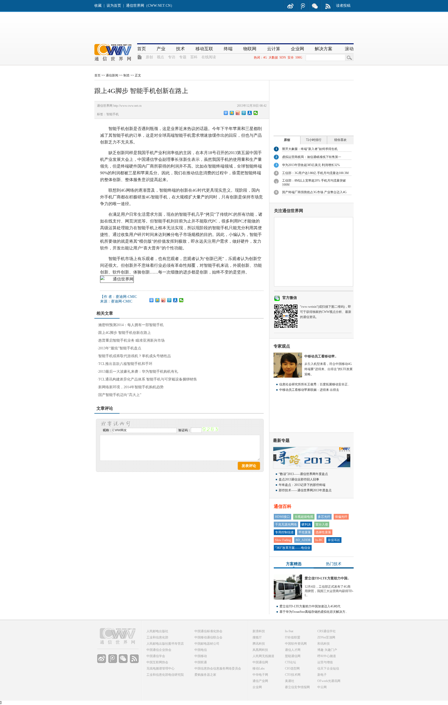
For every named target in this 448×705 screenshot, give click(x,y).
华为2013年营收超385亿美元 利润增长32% (311, 165)
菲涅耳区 (334, 540)
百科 (194, 57)
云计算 (273, 48)
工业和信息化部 (157, 637)
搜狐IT (257, 637)
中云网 (322, 687)
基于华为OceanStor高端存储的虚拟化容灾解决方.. (313, 612)
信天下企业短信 (328, 668)
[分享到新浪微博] (238, 113)
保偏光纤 (341, 517)
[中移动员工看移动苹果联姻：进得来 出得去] (288, 376)
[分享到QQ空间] (232, 113)
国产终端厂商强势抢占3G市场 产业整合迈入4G (314, 192)
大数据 (273, 57)
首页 (141, 48)
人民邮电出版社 (157, 631)
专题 (182, 57)
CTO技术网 (292, 675)
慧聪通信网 (292, 656)
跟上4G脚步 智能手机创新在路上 (124, 333)
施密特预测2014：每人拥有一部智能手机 (131, 325)
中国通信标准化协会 (208, 631)
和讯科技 (323, 643)
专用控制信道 (284, 532)
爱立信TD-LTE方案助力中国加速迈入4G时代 (309, 606)
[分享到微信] (256, 113)
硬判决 (306, 524)
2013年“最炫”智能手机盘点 (119, 348)
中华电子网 (260, 675)
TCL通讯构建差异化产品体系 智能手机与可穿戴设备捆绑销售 (147, 379)
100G (298, 57)
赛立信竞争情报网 (297, 687)
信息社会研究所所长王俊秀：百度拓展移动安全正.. (314, 384)
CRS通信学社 (326, 631)
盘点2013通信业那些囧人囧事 (299, 479)
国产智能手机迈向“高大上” (119, 395)
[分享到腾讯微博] (244, 113)
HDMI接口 (282, 517)
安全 (291, 57)
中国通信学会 (155, 656)
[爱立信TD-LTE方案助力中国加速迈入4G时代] (288, 598)
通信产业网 (260, 681)
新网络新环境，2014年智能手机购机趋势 (131, 387)
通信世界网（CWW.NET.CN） (150, 6)
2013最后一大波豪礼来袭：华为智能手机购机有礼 (138, 371)
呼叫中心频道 (326, 656)
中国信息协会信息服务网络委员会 (217, 668)
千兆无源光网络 (286, 524)
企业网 (297, 48)
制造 (126, 75)
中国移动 (200, 656)
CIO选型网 (292, 668)
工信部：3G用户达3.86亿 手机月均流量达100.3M (315, 173)
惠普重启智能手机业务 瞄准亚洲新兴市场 (131, 340)
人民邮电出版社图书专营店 (165, 643)
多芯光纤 (324, 517)
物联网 (249, 48)
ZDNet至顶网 (326, 637)
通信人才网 (292, 650)
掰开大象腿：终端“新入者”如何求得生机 (310, 149)
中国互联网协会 (157, 662)
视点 (160, 57)
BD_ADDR (303, 540)
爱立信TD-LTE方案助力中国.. (327, 578)
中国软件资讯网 (296, 643)
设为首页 (114, 6)
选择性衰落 (323, 532)
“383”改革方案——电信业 (292, 548)
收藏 (98, 6)
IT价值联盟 (292, 637)
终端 (228, 48)
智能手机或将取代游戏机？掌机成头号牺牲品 (134, 356)
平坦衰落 (304, 532)
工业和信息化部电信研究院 (165, 675)
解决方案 (323, 48)
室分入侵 (322, 524)
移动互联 (204, 48)
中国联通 (200, 662)
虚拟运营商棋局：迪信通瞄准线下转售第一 (311, 157)
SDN (282, 57)
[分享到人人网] (250, 113)
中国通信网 (260, 662)
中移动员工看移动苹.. (320, 356)
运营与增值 (325, 662)
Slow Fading (283, 540)
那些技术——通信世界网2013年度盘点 (305, 490)
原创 (149, 57)
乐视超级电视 (304, 517)
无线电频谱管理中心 (160, 668)
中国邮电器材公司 (206, 643)
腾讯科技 (259, 643)
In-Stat (289, 631)
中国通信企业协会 (158, 650)
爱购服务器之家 (205, 675)
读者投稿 (343, 6)
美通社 (289, 681)
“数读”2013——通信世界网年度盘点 (303, 474)
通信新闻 (112, 75)
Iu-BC (319, 540)
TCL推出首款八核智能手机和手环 (125, 364)
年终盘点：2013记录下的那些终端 (302, 485)
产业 (161, 48)
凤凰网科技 (260, 650)
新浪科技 (259, 631)
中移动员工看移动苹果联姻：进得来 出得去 (309, 390)
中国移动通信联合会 (208, 637)
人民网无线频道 (263, 656)
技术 (180, 48)
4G (265, 57)
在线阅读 (208, 57)
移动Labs (259, 668)
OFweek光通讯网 (328, 681)
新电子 (322, 675)
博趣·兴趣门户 (327, 650)
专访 (171, 57)
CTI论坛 (290, 662)
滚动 (349, 48)
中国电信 (200, 650)
